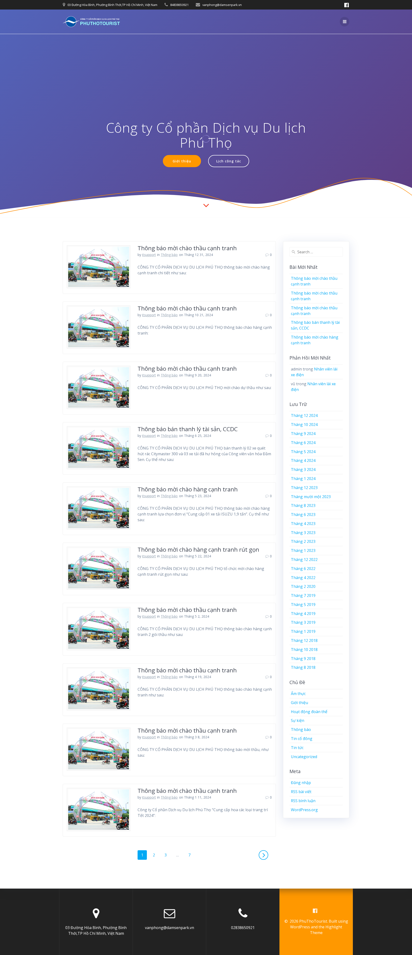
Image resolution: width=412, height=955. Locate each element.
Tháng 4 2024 (303, 460)
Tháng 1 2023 (303, 550)
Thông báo (169, 254)
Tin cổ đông (301, 738)
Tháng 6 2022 (303, 568)
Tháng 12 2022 (304, 559)
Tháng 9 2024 (303, 433)
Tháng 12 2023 (304, 487)
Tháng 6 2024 (303, 442)
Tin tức (297, 747)
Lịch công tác (228, 161)
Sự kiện (297, 720)
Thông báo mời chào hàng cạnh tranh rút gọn (198, 549)
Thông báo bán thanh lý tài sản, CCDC (188, 429)
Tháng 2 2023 (303, 541)
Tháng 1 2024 (303, 478)
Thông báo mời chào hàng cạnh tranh (188, 489)
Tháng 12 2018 (304, 640)
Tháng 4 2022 (303, 577)
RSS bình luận (303, 800)
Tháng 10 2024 (304, 424)
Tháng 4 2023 (303, 523)
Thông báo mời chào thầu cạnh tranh (187, 248)
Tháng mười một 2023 (311, 496)
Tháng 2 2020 (303, 586)
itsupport (149, 254)
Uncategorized (304, 756)
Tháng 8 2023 (303, 505)
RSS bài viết (301, 791)
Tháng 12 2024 (304, 415)
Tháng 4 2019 (303, 613)
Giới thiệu (182, 161)
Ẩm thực (298, 693)
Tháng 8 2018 (303, 667)
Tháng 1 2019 (303, 631)
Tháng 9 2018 (303, 658)
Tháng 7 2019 (303, 595)
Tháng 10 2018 (304, 649)
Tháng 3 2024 (303, 469)
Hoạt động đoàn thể (309, 711)
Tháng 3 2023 (303, 532)
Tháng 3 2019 (303, 622)
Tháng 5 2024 (303, 451)
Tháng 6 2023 (303, 514)
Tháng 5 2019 (303, 604)
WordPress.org (304, 809)
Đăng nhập (301, 782)
